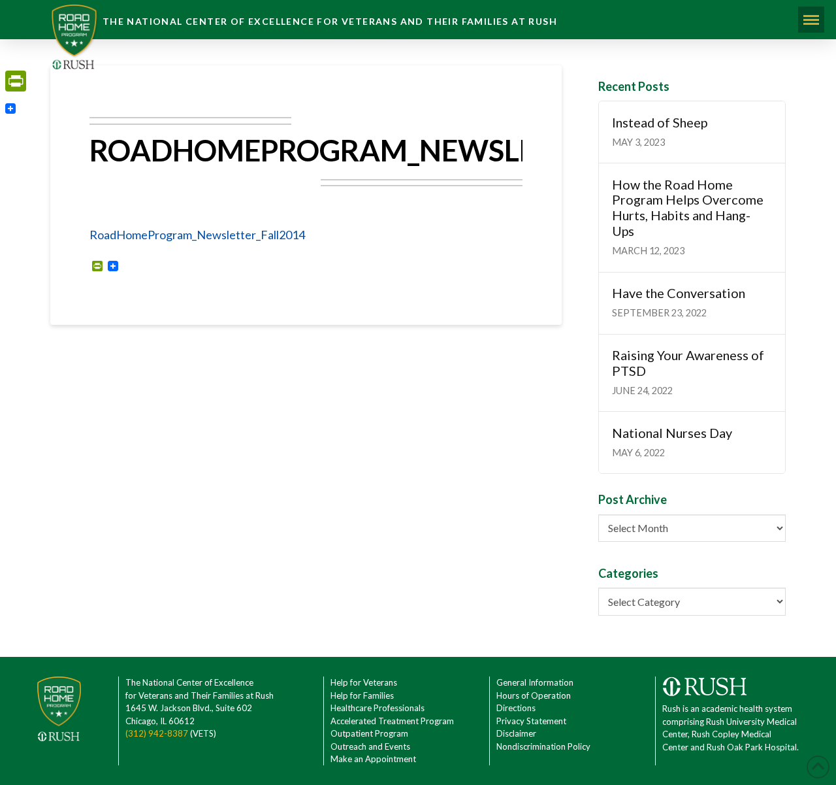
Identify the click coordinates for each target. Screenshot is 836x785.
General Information (534, 682)
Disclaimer (516, 733)
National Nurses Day (672, 433)
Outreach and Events (370, 746)
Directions (516, 708)
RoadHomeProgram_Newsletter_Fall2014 (197, 234)
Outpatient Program (369, 733)
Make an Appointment (373, 759)
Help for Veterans (363, 682)
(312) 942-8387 (156, 733)
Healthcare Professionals (377, 708)
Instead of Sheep (659, 122)
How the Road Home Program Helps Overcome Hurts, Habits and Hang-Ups (688, 208)
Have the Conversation (678, 293)
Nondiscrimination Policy (543, 746)
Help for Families (362, 695)
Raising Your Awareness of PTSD (688, 363)
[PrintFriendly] (16, 81)
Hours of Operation (533, 695)
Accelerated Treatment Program (392, 721)
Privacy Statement (531, 721)
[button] (811, 20)
